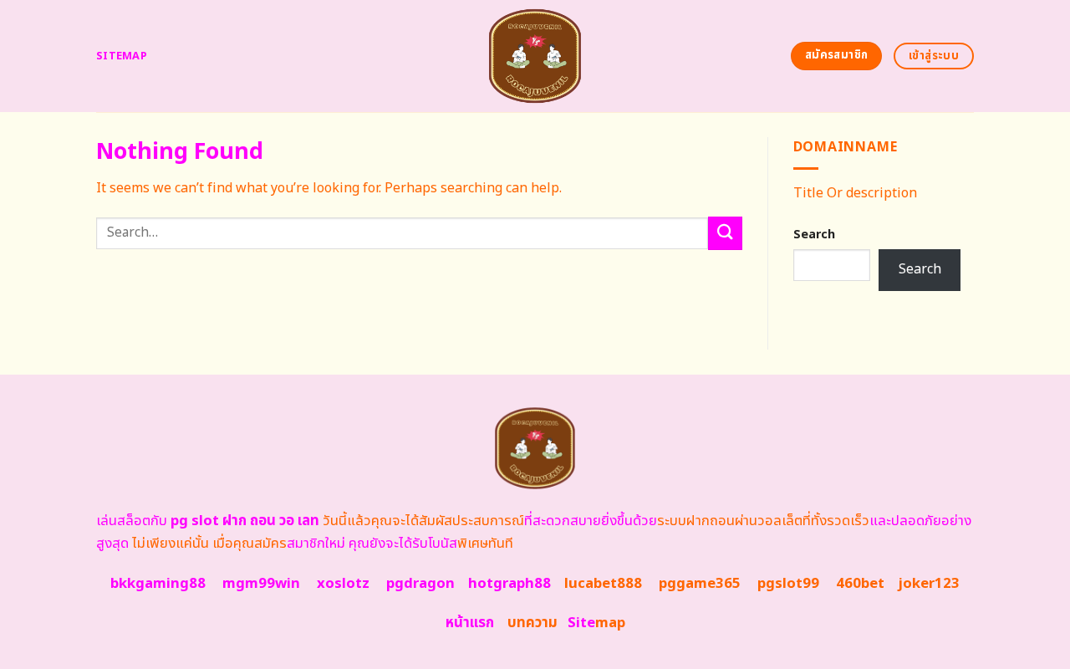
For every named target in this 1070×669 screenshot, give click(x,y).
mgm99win (261, 584)
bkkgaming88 (158, 584)
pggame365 (700, 584)
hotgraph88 (509, 584)
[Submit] (724, 233)
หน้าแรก (470, 623)
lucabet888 (603, 584)
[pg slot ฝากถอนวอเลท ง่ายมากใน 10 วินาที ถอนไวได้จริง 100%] (535, 56)
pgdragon (420, 584)
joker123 (929, 584)
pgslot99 (788, 584)
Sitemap (121, 56)
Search (814, 234)
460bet (860, 584)
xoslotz (343, 584)
